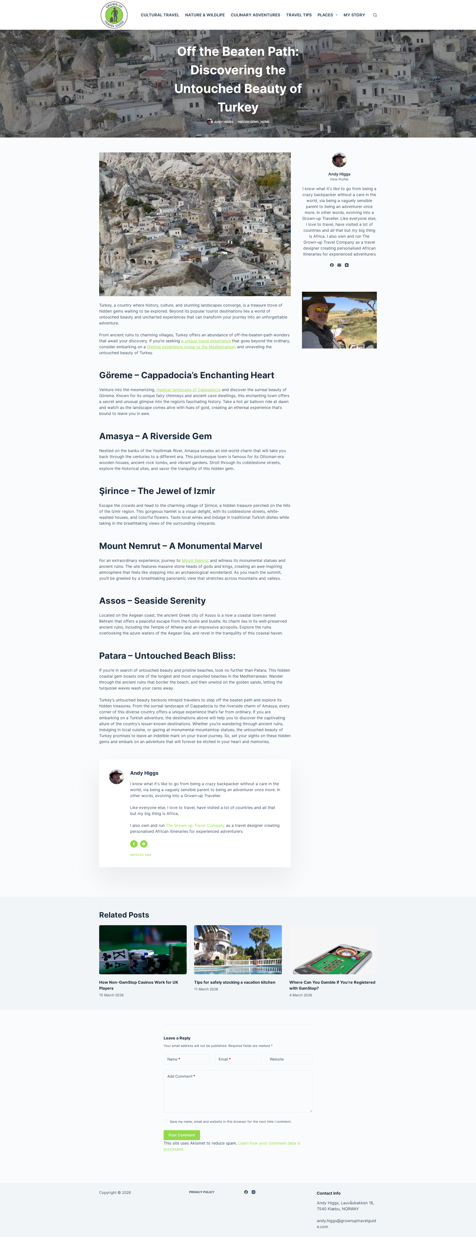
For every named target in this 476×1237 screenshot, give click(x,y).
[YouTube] (347, 265)
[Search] (375, 15)
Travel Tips (299, 14)
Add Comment (181, 1076)
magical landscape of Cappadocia (188, 389)
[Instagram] (253, 1192)
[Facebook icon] (134, 844)
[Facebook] (332, 265)
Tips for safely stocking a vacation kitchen (234, 982)
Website (277, 1059)
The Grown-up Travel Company (195, 825)
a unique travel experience (206, 340)
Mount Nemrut (195, 560)
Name (173, 1059)
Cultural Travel (160, 14)
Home (265, 122)
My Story (354, 14)
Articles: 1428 (140, 855)
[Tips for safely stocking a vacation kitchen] (238, 950)
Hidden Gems (248, 122)
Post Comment (182, 1135)
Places (325, 14)
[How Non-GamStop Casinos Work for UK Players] (143, 950)
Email (225, 1059)
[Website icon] (144, 844)
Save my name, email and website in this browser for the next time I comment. (231, 1121)
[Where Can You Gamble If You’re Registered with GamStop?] (333, 950)
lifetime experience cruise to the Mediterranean (191, 346)
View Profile (339, 179)
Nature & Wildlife (205, 14)
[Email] (339, 265)
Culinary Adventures (255, 14)
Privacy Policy (201, 1192)
